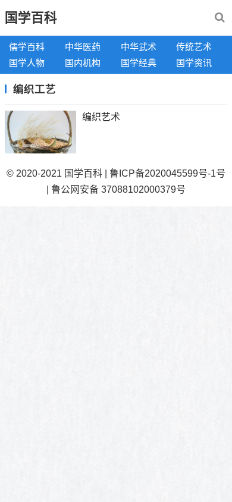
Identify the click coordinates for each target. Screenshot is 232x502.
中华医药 (83, 47)
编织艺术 (101, 117)
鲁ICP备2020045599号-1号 (167, 173)
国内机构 (83, 63)
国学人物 (27, 63)
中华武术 (138, 47)
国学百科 (31, 17)
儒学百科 (27, 47)
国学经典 (138, 63)
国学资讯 (194, 63)
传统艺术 (194, 47)
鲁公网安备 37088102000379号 (118, 189)
